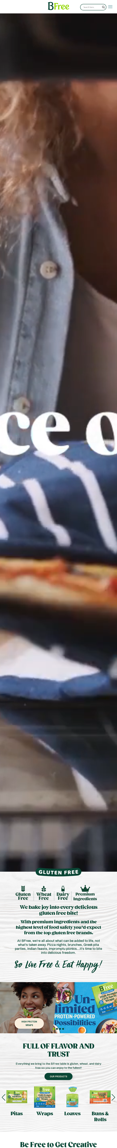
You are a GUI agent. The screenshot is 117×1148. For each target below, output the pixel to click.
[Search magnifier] (103, 7)
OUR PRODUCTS (58, 1076)
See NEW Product (29, 1023)
